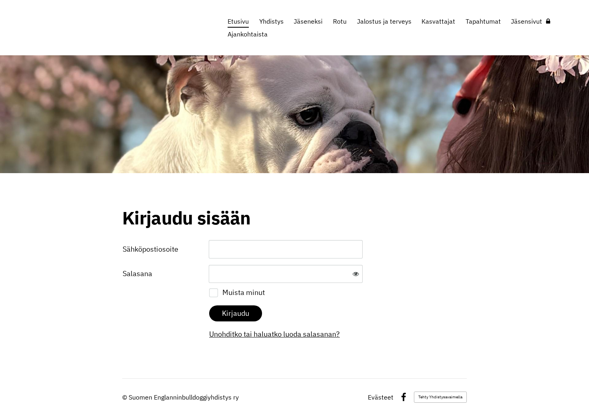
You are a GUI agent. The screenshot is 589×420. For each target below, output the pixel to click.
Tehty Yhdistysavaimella (440, 397)
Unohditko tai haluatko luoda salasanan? (274, 334)
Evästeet (380, 397)
